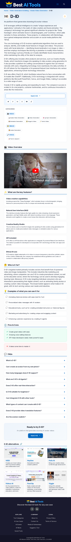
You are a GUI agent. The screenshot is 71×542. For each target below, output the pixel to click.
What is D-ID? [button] (11, 360)
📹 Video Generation (33, 118)
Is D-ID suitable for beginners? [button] (17, 392)
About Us (35, 518)
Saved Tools (19, 531)
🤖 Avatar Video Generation (16, 118)
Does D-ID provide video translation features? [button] (24, 411)
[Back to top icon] (69, 498)
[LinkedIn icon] (37, 509)
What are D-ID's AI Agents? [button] (16, 379)
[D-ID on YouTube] (27, 102)
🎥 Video (10, 114)
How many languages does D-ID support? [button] (22, 373)
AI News (18, 528)
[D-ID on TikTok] (31, 102)
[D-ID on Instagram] (22, 102)
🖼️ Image (10, 126)
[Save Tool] (65, 16)
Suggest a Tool (34, 528)
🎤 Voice (10, 135)
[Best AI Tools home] (35, 501)
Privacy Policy (50, 518)
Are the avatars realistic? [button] (16, 417)
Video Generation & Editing (19, 10)
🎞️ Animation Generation (16, 121)
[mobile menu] (57, 4)
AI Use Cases (18, 521)
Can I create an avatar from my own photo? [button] (22, 367)
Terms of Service (50, 521)
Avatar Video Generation (39, 10)
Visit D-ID (35, 96)
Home (6, 10)
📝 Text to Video (44, 121)
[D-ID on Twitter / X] (8, 102)
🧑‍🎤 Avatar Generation (15, 130)
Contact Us (34, 521)
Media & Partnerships (34, 524)
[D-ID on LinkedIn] (17, 102)
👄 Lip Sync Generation (49, 118)
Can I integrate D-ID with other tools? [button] (20, 398)
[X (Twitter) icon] (32, 509)
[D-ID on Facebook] (13, 102)
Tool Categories (18, 518)
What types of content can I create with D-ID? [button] (23, 404)
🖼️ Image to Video (31, 121)
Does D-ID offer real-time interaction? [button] (20, 385)
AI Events (19, 524)
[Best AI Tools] (23, 4)
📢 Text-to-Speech (14, 139)
